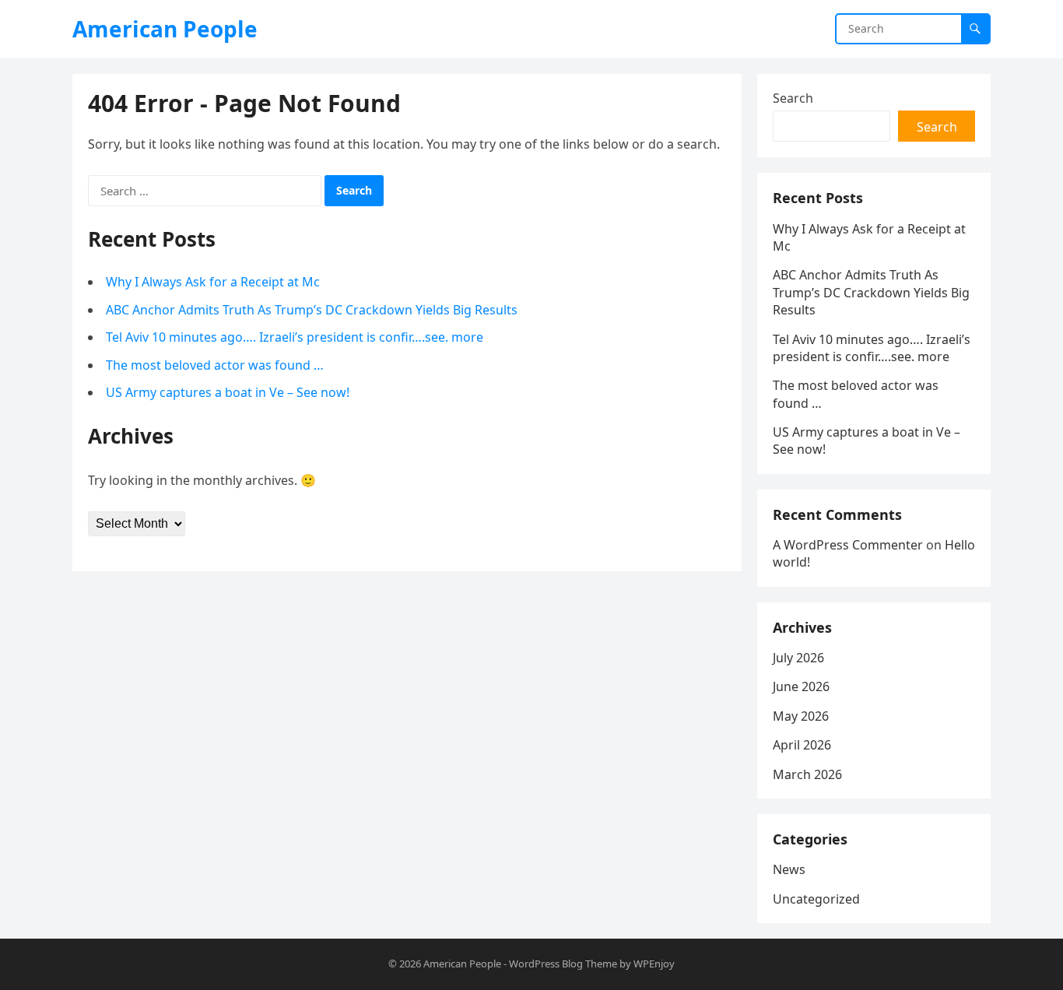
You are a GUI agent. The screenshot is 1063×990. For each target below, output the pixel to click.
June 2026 (801, 686)
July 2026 (798, 657)
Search (793, 98)
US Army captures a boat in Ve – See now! (227, 392)
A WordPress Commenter (848, 544)
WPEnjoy (654, 964)
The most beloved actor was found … (215, 365)
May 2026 (801, 716)
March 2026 (807, 774)
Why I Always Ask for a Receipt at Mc (213, 281)
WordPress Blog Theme (563, 964)
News (789, 869)
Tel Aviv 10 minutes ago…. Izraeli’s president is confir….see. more (294, 337)
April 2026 (802, 744)
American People (165, 29)
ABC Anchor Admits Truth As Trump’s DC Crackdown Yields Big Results (311, 309)
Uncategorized (816, 899)
